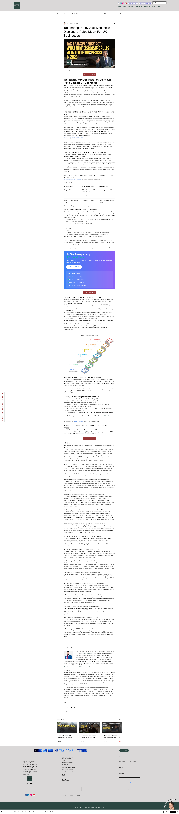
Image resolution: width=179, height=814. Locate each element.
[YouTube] (126, 3)
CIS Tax (106, 13)
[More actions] (114, 23)
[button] (120, 13)
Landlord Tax (98, 13)
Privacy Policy (55, 811)
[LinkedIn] (121, 3)
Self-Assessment (87, 13)
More (111, 13)
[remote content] (89, 419)
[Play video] (89, 53)
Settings (166, 811)
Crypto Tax (66, 13)
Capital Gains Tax (76, 13)
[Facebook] (118, 3)
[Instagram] (123, 3)
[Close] (177, 812)
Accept (172, 811)
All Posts (59, 13)
